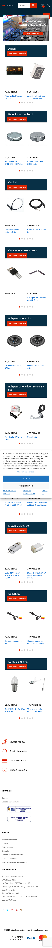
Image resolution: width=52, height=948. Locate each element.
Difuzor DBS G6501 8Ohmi (13, 367)
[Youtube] (16, 910)
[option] (26, 28)
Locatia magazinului (10, 802)
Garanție (5, 851)
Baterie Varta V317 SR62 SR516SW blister (14, 163)
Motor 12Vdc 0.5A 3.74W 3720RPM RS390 (12, 575)
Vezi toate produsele (17, 54)
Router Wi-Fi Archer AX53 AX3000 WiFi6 (13, 503)
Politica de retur (8, 847)
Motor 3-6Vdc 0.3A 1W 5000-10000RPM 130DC (36, 575)
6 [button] (32, 102)
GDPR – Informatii (9, 859)
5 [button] (30, 102)
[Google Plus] (12, 910)
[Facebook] (3, 910)
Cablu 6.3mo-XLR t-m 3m (36, 231)
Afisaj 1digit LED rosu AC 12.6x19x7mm (36, 97)
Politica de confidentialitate (13, 855)
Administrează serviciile (25, 472)
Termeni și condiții (9, 840)
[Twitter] (7, 910)
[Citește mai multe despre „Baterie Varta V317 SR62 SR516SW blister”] (11, 152)
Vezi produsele (33, 33)
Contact (5, 798)
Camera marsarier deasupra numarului (35, 642)
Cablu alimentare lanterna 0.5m (12, 231)
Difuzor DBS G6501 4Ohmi (35, 367)
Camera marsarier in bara (13, 642)
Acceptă (26, 478)
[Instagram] (21, 910)
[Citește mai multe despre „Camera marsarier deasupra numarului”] (34, 631)
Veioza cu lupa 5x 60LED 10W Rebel (35, 710)
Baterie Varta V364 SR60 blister (35, 163)
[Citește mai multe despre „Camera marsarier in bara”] (11, 631)
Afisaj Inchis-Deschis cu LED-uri (15, 97)
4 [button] (27, 102)
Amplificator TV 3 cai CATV (13, 438)
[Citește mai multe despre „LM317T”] (11, 288)
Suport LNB (32, 437)
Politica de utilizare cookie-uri (14, 862)
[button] (11, 86)
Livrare (5, 843)
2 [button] (26, 38)
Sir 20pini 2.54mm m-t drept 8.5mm (36, 299)
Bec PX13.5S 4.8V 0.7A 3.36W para (14, 710)
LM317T (8, 298)
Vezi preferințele (26, 486)
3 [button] (30, 38)
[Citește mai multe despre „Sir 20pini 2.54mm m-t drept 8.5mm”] (34, 288)
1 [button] (22, 38)
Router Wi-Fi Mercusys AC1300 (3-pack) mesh (37, 503)
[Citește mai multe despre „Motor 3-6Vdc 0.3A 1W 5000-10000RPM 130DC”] (34, 563)
